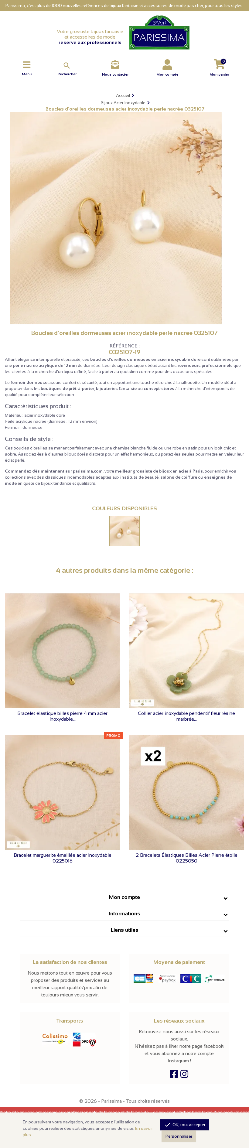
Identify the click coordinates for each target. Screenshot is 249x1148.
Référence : (125, 345)
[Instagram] (184, 1075)
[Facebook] (174, 1075)
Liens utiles (124, 930)
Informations (124, 914)
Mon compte (124, 897)
